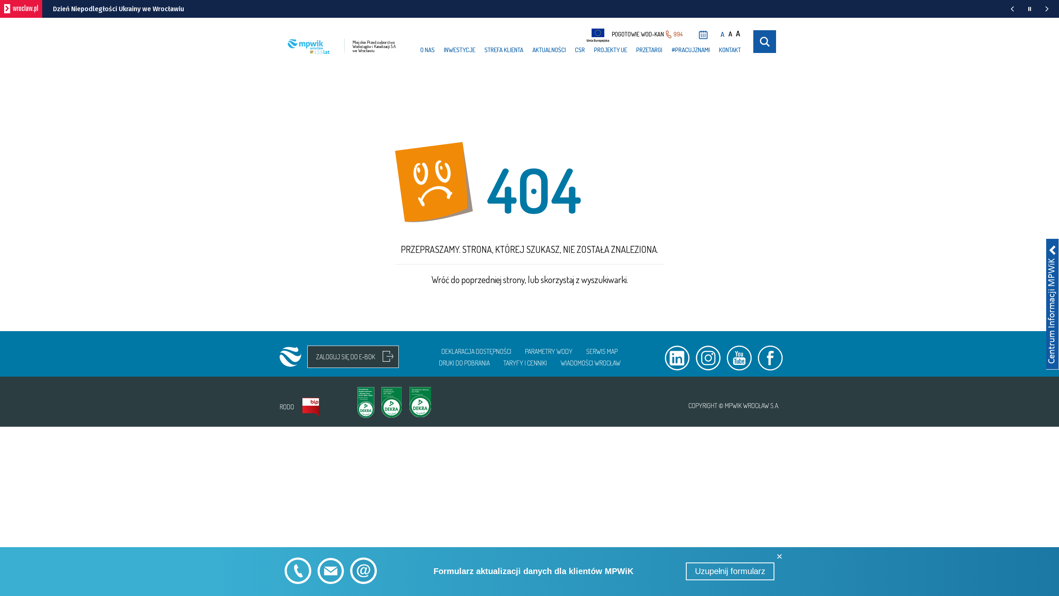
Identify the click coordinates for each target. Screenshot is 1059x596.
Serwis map (602, 351)
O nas (427, 50)
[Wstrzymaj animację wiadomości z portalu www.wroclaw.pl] (1029, 8)
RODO (287, 407)
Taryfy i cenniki (525, 363)
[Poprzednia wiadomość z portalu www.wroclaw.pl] (1012, 8)
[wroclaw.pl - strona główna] (21, 9)
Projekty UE (610, 50)
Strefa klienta (503, 50)
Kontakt (730, 50)
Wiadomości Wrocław (591, 363)
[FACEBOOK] (770, 358)
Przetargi (649, 50)
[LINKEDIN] (677, 358)
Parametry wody (549, 351)
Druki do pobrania (464, 363)
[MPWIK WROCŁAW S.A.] (290, 357)
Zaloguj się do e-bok (345, 357)
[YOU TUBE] (739, 358)
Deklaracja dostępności (476, 351)
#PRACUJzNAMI (690, 50)
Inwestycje (459, 50)
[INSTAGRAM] (708, 358)
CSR (580, 50)
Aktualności (549, 50)
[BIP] (310, 407)
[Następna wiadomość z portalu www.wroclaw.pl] (1047, 8)
